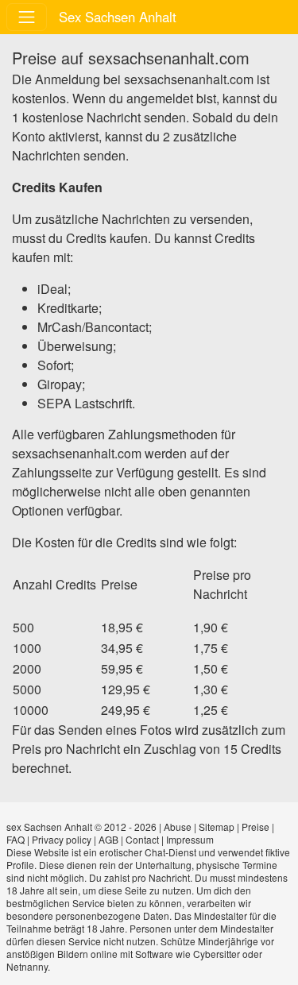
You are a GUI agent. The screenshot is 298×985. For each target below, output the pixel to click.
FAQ (15, 839)
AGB (108, 839)
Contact (142, 839)
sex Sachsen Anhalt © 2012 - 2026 (81, 826)
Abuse (178, 826)
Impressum (190, 839)
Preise (255, 826)
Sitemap (216, 826)
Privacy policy (61, 839)
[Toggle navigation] (26, 17)
